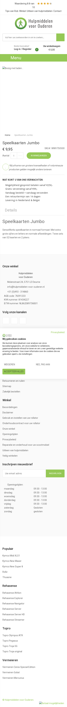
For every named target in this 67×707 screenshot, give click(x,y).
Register (27, 49)
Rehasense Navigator (13, 603)
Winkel (22, 11)
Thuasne (7, 577)
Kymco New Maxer (11, 561)
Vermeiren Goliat (11, 672)
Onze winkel (8, 428)
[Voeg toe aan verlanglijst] (5, 167)
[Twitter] (14, 320)
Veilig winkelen (10, 455)
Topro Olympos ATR (12, 635)
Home (7, 135)
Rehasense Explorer (12, 598)
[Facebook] (5, 320)
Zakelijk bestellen (11, 391)
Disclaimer (7, 412)
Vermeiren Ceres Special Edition (18, 667)
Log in (17, 49)
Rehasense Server (11, 609)
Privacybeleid (9, 439)
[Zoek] (60, 37)
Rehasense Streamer (13, 619)
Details (11, 210)
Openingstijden (10, 434)
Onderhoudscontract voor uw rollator (21, 423)
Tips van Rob (11, 11)
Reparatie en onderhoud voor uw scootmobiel (25, 445)
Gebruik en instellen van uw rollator (20, 418)
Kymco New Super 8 (12, 566)
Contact (57, 11)
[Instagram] (22, 320)
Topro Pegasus (10, 640)
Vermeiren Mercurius (13, 678)
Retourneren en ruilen (13, 381)
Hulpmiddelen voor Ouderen (26, 275)
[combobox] (29, 37)
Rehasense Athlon (11, 593)
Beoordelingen (9, 407)
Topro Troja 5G (9, 646)
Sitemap (6, 386)
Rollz (4, 572)
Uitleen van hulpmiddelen (40, 11)
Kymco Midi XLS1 (11, 555)
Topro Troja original (12, 651)
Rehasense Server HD (13, 614)
